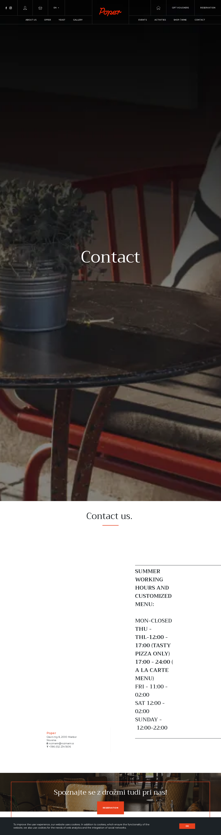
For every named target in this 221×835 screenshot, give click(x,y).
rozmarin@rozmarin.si (61, 743)
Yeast (62, 20)
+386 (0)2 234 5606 (60, 746)
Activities (160, 20)
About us (31, 20)
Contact (200, 20)
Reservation (110, 808)
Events (142, 20)
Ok (187, 826)
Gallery (78, 20)
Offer (47, 20)
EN (55, 7)
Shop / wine (180, 20)
